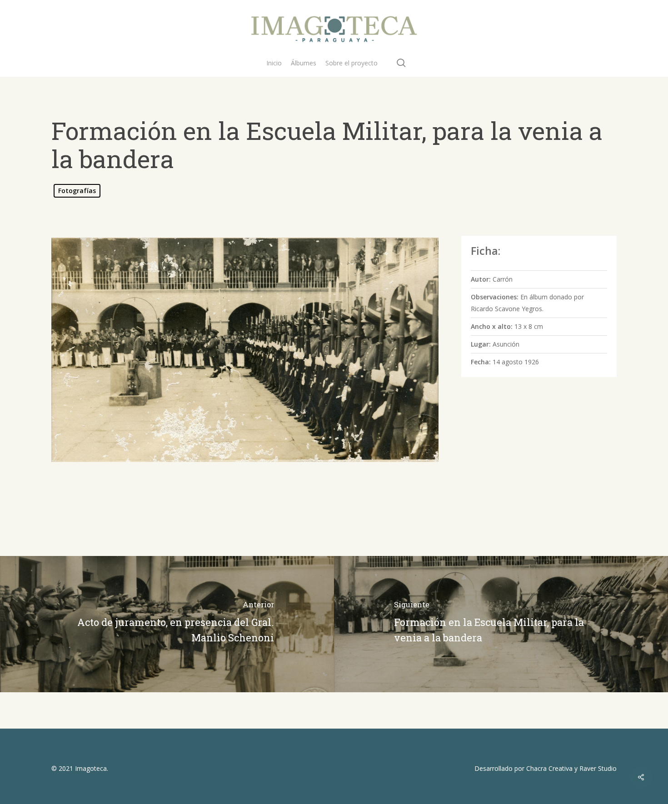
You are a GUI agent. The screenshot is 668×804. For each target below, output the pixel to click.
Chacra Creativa (549, 768)
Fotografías (77, 190)
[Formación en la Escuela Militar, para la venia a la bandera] (501, 624)
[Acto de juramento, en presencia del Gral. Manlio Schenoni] (167, 624)
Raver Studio (598, 768)
